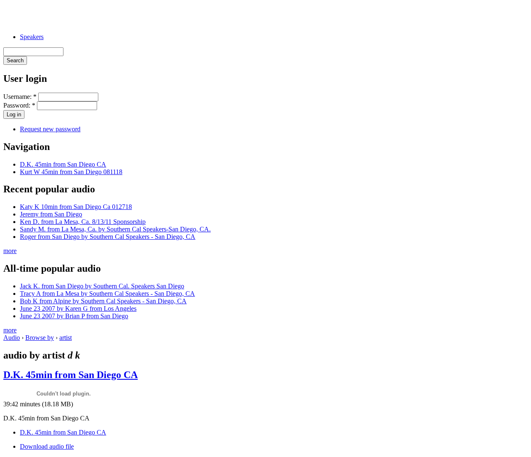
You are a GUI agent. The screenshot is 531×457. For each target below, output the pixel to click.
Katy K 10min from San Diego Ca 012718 (76, 206)
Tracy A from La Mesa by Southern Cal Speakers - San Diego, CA (107, 293)
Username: (20, 96)
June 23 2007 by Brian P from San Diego (74, 315)
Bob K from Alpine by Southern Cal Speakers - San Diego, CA (103, 301)
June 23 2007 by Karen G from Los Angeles (78, 308)
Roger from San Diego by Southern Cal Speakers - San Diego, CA (107, 236)
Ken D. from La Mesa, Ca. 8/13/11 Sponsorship (83, 221)
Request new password (50, 129)
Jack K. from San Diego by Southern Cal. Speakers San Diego (102, 286)
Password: (19, 105)
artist (65, 337)
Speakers (32, 36)
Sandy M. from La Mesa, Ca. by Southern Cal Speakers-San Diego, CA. (115, 229)
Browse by (39, 337)
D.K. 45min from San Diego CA (63, 164)
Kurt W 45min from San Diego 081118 (71, 171)
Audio (11, 337)
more (10, 250)
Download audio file (47, 446)
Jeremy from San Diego (51, 214)
